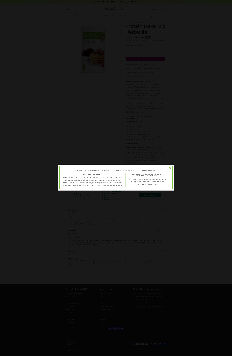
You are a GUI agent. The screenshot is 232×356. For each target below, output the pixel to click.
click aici (93, 185)
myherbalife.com (151, 184)
